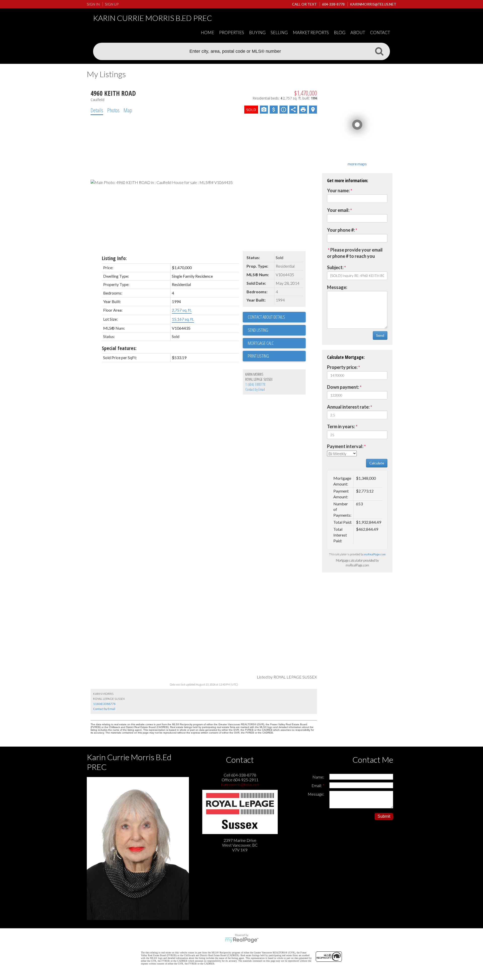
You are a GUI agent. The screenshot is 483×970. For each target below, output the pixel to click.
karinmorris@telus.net (240, 784)
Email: (317, 785)
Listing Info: (114, 258)
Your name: (338, 190)
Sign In (93, 4)
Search (379, 51)
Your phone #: (341, 230)
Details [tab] (97, 110)
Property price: (342, 367)
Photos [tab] (113, 110)
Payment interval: (345, 446)
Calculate (376, 463)
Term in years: (341, 426)
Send (380, 335)
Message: (337, 287)
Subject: (335, 267)
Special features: (119, 348)
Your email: (338, 210)
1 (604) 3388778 (255, 384)
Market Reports (311, 32)
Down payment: (343, 387)
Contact (380, 32)
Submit (384, 816)
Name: (318, 776)
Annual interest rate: (348, 407)
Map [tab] (128, 110)
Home (207, 32)
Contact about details (266, 317)
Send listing (258, 330)
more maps (357, 163)
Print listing (258, 356)
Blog (339, 32)
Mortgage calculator (277, 343)
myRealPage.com (375, 554)
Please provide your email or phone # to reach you (355, 253)
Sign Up (111, 4)
